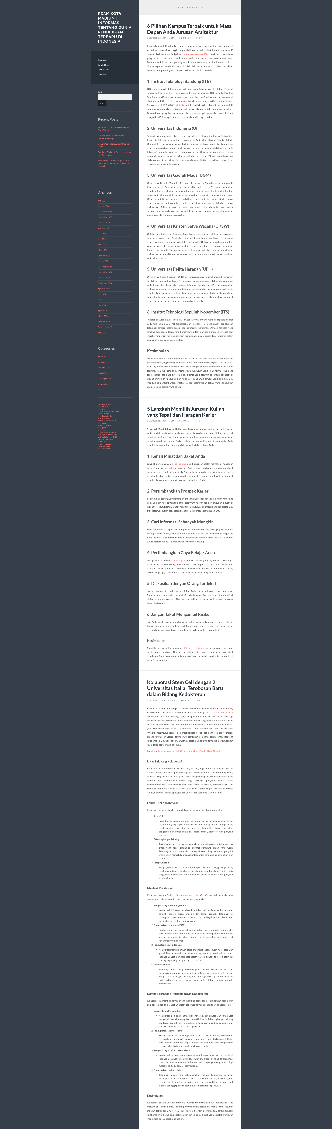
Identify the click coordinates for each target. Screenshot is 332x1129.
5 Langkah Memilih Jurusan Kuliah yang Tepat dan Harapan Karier (185, 412)
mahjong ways (104, 446)
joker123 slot (104, 413)
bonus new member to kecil (109, 411)
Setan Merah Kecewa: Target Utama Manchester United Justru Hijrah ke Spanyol (113, 163)
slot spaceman (104, 448)
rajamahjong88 (217, 972)
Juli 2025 (102, 233)
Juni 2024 (102, 299)
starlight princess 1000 (108, 434)
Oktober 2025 (104, 222)
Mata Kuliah (103, 367)
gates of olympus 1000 (107, 437)
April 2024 (102, 310)
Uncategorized (104, 378)
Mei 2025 (102, 244)
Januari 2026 (103, 206)
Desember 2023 (105, 327)
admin (172, 38)
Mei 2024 (102, 305)
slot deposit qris (105, 416)
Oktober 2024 (104, 277)
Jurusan (102, 74)
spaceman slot (104, 418)
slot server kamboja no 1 (219, 712)
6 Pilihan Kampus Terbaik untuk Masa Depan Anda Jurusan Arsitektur (189, 29)
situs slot (102, 441)
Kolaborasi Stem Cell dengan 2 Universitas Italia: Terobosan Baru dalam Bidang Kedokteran (185, 688)
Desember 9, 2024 (156, 700)
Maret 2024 (103, 316)
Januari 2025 (103, 261)
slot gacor (102, 423)
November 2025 (105, 217)
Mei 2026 (102, 201)
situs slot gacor (104, 425)
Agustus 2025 (104, 228)
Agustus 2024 (104, 288)
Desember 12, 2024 (156, 421)
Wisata (101, 389)
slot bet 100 (103, 406)
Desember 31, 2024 (156, 38)
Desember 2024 (105, 267)
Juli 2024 (102, 294)
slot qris (101, 409)
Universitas (103, 69)
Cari (100, 92)
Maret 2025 (103, 250)
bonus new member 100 (108, 420)
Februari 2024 (104, 321)
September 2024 (105, 283)
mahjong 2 (179, 560)
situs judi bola (190, 895)
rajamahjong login (105, 439)
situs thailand (179, 463)
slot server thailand (193, 648)
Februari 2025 (104, 256)
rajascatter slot (104, 404)
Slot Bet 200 (202, 533)
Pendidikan (103, 65)
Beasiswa (102, 60)
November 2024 (105, 272)
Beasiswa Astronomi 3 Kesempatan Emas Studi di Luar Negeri (189, 751)
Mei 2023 (102, 333)
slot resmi (102, 430)
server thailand (212, 191)
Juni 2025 (102, 239)
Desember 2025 (105, 211)
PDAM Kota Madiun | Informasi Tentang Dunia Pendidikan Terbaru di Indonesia (114, 27)
